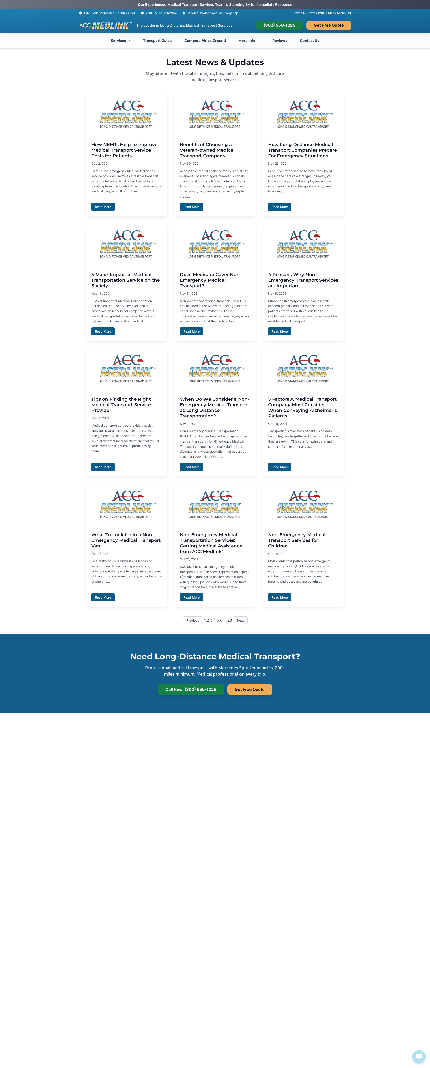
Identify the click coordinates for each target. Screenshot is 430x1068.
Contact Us (309, 40)
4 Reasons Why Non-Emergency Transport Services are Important (303, 280)
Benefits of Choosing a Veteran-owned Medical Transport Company (207, 150)
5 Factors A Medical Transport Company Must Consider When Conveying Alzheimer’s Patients (302, 407)
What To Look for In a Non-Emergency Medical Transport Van (126, 540)
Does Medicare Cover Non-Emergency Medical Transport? (210, 280)
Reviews (279, 40)
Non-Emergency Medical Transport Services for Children (296, 540)
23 (230, 620)
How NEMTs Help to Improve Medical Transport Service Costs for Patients (124, 150)
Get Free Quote (329, 25)
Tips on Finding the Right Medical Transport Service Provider (121, 404)
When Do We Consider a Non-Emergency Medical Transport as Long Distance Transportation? (214, 407)
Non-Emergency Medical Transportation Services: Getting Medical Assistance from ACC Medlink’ (211, 543)
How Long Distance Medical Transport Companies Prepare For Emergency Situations (302, 150)
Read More (103, 207)
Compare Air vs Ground (205, 40)
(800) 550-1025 (279, 25)
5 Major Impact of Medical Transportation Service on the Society (125, 280)
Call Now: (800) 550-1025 (190, 689)
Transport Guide (157, 40)
